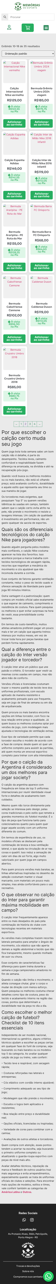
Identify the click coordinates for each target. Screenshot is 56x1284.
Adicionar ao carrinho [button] (14, 123)
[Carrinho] (28, 28)
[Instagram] (32, 1220)
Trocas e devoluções (28, 1266)
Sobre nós (28, 1271)
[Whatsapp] (24, 1220)
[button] (46, 27)
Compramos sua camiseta (28, 1276)
